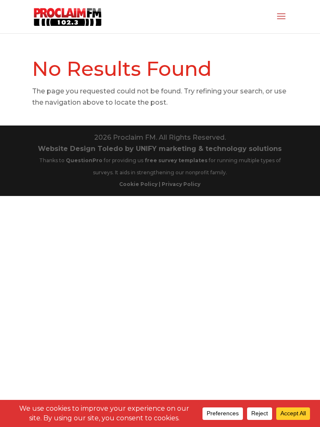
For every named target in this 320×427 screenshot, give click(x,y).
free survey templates (177, 160)
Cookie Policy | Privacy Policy (159, 184)
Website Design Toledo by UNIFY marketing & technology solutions (160, 149)
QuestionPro (85, 160)
